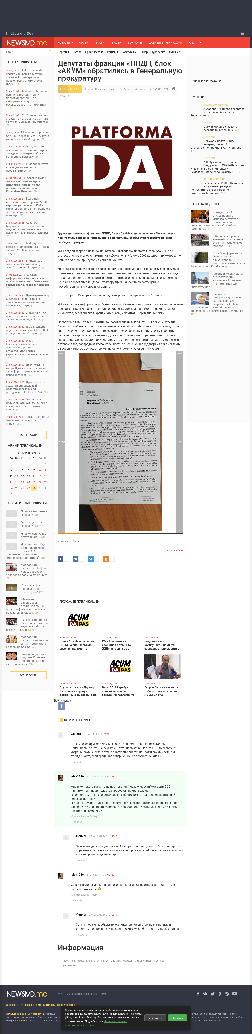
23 (45, 482)
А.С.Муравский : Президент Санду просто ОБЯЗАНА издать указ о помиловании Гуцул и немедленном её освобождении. (218, 167)
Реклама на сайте (30, 1004)
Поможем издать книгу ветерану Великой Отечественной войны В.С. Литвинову (216, 145)
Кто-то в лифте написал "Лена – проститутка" (32, 588)
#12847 (113, 836)
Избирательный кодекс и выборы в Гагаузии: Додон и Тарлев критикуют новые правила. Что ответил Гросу (25, 77)
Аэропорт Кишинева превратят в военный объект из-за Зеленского (217, 112)
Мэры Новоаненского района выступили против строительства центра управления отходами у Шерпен (27, 349)
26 (22, 488)
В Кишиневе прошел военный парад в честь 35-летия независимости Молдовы (27, 135)
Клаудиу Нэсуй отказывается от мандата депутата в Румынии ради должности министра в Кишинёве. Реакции (26, 184)
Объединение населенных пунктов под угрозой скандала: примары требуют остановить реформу (28, 151)
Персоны (63, 52)
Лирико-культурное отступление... (33, 535)
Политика (100, 88)
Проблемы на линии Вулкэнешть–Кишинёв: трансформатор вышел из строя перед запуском (27, 370)
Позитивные (129, 52)
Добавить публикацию (165, 42)
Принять (177, 1017)
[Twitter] (212, 993)
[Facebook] (198, 993)
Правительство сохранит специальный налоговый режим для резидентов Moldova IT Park (27, 387)
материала (12, 1020)
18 (16, 482)
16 (45, 476)
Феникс (76, 734)
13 (28, 476)
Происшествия (94, 52)
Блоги (100, 42)
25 (16, 488)
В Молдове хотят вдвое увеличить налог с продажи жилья (27, 167)
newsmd (142, 88)
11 (16, 476)
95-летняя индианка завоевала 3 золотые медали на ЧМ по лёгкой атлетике (27, 624)
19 (22, 482)
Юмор (144, 52)
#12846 (110, 776)
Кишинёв (174, 52)
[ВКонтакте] (205, 993)
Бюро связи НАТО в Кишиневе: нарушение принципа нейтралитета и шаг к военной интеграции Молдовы (217, 188)
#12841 (108, 733)
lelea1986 (77, 776)
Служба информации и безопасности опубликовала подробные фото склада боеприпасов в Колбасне (27, 281)
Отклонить (155, 1017)
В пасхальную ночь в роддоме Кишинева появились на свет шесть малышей (27, 659)
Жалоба (77, 762)
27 (28, 488)
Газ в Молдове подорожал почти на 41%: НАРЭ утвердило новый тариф (27, 330)
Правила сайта (66, 1004)
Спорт (193, 42)
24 (11, 488)
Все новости (28, 435)
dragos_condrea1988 (215, 104)
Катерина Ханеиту (214, 178)
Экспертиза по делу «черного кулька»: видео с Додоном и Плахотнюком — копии (26, 404)
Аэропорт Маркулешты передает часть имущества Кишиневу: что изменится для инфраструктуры (27, 229)
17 (11, 482)
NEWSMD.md (26, 1020)
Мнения (199, 97)
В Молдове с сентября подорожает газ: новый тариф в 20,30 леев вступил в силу (28, 248)
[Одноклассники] (220, 993)
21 (34, 482)
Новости (64, 42)
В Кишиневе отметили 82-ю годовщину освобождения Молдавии (26, 264)
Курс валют (158, 52)
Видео (116, 42)
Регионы (112, 52)
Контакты (135, 42)
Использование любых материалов (25, 1013)
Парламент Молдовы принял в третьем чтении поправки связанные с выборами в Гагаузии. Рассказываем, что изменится (27, 99)
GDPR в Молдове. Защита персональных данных (221, 128)
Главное (112, 88)
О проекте (12, 1004)
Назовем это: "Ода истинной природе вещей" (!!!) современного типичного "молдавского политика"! (26, 550)
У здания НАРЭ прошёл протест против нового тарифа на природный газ (26, 316)
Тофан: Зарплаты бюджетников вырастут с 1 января (27, 420)
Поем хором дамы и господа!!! (34, 512)
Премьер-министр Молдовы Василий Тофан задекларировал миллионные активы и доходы (27, 300)
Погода (77, 52)
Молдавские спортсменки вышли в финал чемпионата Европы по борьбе (28, 642)
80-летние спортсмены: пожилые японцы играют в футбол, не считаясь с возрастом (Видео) (26, 605)
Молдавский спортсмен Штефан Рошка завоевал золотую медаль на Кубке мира (26, 571)
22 (40, 482)
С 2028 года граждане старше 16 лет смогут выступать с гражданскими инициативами (27, 120)
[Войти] (242, 33)
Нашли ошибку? (173, 550)
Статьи (84, 42)
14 (34, 476)
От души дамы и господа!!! (31, 524)
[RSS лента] (227, 993)
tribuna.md (77, 541)
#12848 (110, 874)
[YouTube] (235, 993)
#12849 (113, 914)
